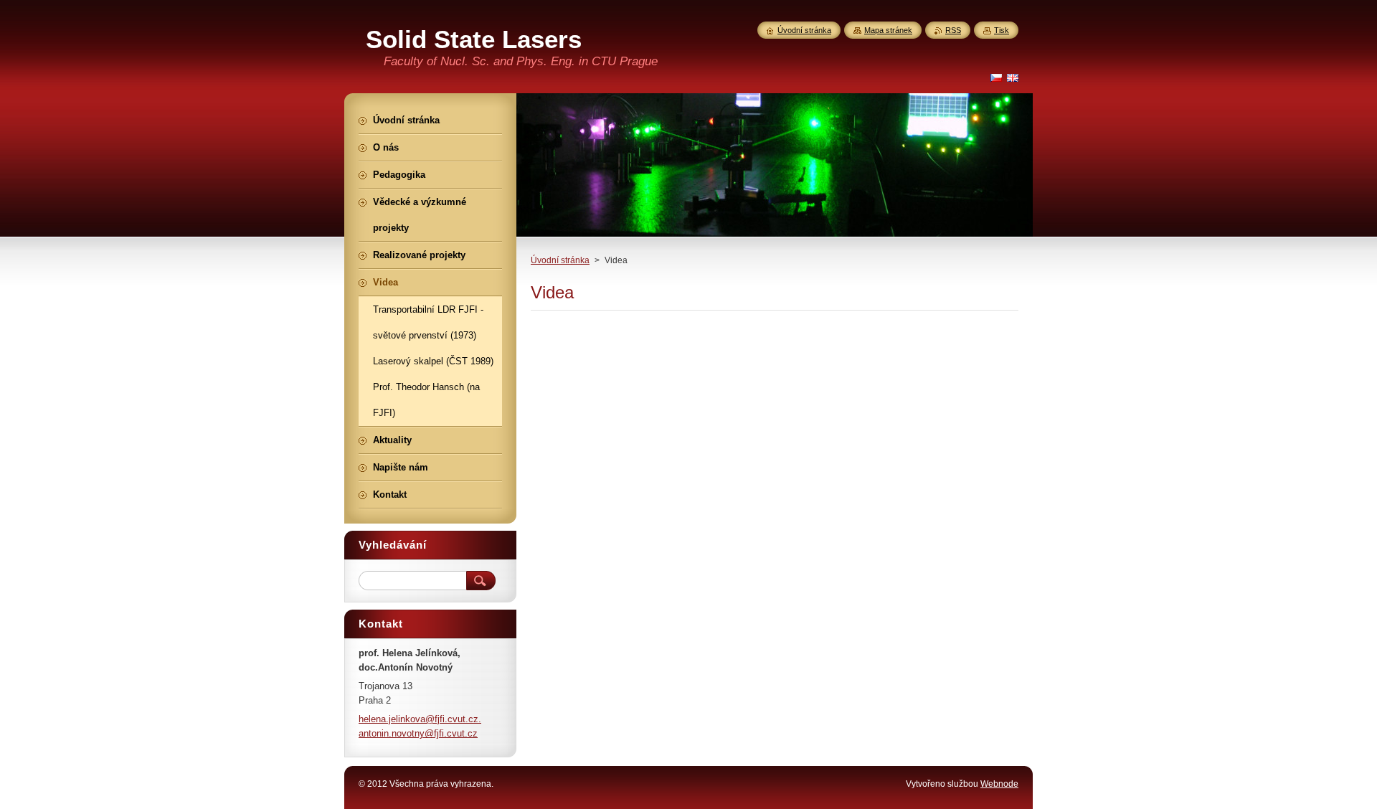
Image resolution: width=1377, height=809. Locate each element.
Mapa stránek (888, 30)
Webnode (999, 784)
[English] (1012, 77)
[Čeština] (996, 77)
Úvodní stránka (560, 260)
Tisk (1001, 30)
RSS (953, 30)
